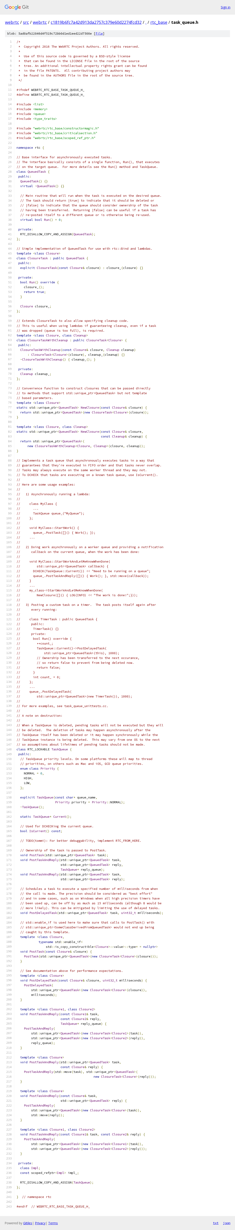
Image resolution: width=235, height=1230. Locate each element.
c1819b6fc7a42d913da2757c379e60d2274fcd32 (96, 22)
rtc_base (158, 22)
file (99, 34)
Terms (53, 1223)
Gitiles (27, 1223)
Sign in (225, 7)
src (26, 22)
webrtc (12, 22)
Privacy (40, 1223)
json (226, 1223)
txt (215, 1223)
